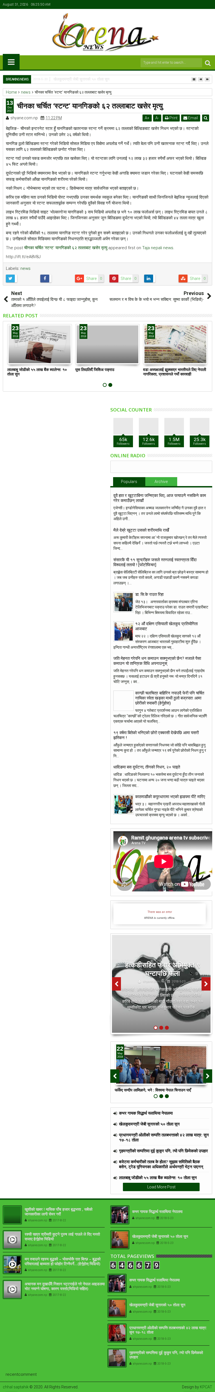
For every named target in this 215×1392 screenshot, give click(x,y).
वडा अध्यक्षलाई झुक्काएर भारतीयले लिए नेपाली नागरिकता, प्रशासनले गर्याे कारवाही (174, 372)
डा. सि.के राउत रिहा (149, 594)
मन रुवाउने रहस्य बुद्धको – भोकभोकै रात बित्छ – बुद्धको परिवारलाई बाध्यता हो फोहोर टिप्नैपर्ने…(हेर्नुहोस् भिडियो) (63, 1261)
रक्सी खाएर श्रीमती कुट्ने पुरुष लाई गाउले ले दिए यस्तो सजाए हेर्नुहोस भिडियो (62, 1236)
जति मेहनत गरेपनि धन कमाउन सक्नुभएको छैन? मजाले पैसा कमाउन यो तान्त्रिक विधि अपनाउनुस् (157, 661)
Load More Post (161, 1187)
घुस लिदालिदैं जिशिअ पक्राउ (94, 369)
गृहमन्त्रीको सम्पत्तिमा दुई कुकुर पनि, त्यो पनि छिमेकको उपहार (163, 1150)
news (25, 268)
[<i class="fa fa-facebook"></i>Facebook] (182, 4)
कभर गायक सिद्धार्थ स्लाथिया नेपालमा (146, 1113)
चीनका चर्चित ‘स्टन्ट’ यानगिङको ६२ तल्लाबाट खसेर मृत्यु (65, 247)
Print (173, 118)
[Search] (207, 62)
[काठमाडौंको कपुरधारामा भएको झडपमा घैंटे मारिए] (123, 804)
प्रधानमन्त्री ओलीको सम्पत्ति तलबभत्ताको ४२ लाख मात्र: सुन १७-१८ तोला (164, 1137)
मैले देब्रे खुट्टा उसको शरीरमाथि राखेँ (141, 530)
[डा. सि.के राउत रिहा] (123, 602)
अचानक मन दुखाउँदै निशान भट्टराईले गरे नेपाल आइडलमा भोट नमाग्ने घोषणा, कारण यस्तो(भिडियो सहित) (65, 1286)
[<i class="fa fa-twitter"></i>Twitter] (191, 4)
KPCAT (206, 1387)
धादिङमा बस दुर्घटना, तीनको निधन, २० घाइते (146, 767)
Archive (161, 481)
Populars (129, 481)
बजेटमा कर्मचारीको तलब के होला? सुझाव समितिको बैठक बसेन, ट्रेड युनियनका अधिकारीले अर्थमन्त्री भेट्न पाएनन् (161, 1164)
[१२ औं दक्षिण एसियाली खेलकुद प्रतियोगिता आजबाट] (123, 631)
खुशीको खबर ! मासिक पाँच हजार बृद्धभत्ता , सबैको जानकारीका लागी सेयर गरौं (58, 1212)
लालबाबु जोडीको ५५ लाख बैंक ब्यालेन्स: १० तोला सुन (37, 372)
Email (192, 118)
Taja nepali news (157, 247)
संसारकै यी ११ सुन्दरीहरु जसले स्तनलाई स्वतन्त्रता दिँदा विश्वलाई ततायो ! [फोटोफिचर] (155, 562)
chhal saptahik (16, 1387)
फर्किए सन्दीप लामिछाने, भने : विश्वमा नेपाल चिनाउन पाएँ (153, 1090)
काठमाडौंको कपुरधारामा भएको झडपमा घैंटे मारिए (170, 796)
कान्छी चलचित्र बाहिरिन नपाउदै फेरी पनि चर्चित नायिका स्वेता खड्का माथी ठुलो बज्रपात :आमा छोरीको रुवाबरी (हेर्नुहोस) (169, 698)
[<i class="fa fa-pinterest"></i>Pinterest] (208, 4)
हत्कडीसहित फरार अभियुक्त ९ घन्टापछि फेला (162, 969)
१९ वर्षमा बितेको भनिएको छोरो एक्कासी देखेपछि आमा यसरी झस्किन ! (156, 735)
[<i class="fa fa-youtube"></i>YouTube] (200, 4)
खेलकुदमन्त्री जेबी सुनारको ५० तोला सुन (149, 1124)
